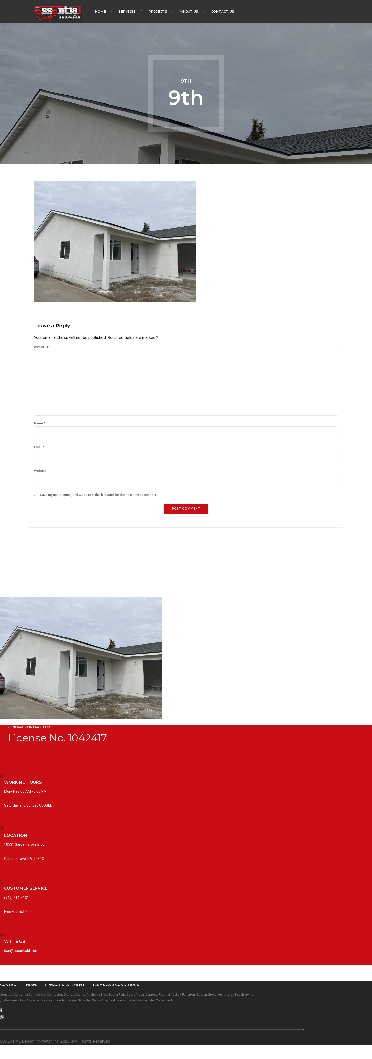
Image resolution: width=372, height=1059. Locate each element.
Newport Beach (52, 1000)
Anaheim (92, 994)
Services (127, 11)
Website (40, 471)
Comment (42, 347)
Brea (104, 994)
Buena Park (117, 994)
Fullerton (188, 994)
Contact (9, 985)
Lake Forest (10, 1000)
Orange (70, 1000)
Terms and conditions (115, 985)
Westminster (145, 1000)
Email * (39, 447)
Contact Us (222, 11)
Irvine (249, 994)
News (31, 985)
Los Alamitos (30, 1000)
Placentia (84, 1000)
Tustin (130, 1000)
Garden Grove (206, 994)
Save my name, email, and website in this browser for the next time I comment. (98, 495)
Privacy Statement (65, 985)
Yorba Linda (165, 1000)
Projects (157, 11)
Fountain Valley (170, 994)
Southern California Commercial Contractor (31, 994)
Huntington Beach (231, 994)
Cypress (151, 994)
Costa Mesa (135, 994)
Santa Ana (99, 1000)
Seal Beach (117, 1000)
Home (100, 11)
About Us (189, 11)
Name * (39, 423)
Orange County (74, 994)
